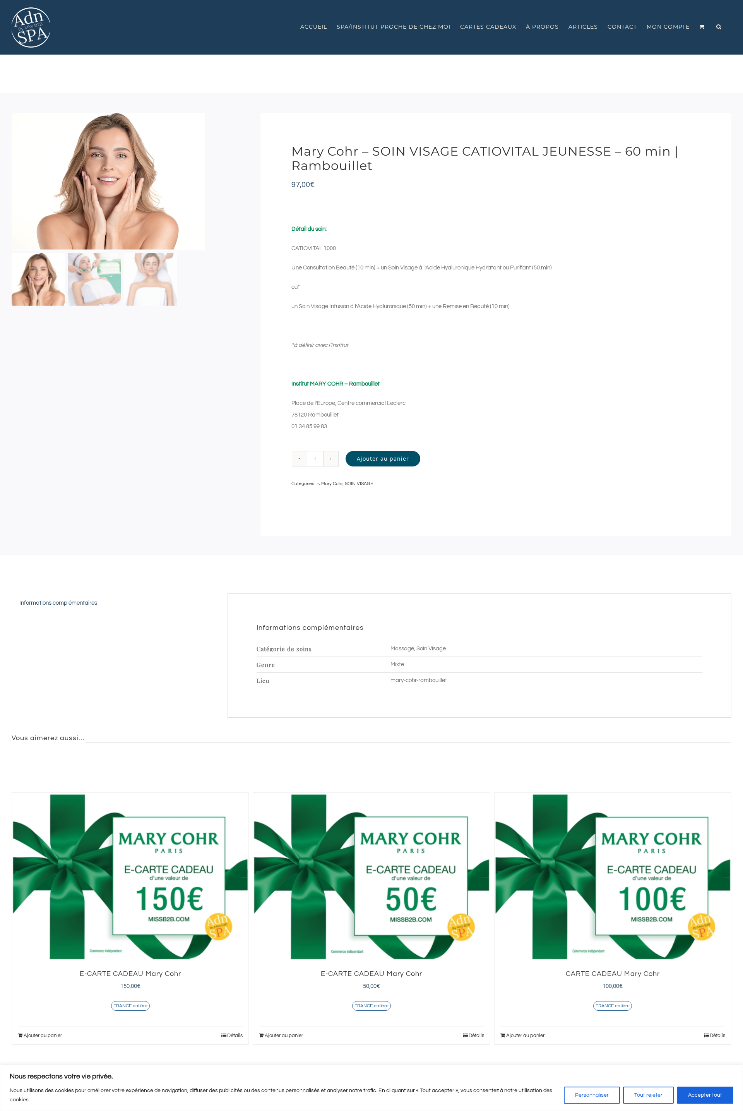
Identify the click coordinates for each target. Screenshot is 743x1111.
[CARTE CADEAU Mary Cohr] (613, 877)
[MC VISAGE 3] (122, 181)
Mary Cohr (331, 483)
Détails (235, 1035)
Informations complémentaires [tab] (58, 603)
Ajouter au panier (383, 458)
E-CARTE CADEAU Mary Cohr (130, 973)
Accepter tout (705, 1095)
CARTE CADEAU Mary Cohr (613, 973)
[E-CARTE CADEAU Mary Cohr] (130, 877)
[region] (371, 1088)
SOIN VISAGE (359, 483)
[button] (719, 26)
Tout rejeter (648, 1095)
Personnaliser (592, 1095)
